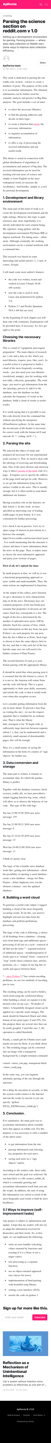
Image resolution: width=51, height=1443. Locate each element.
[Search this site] (41, 4)
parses (37, 124)
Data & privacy (14, 1415)
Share (43, 62)
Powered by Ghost (25, 1421)
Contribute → (39, 1415)
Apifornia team (12, 65)
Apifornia (10, 4)
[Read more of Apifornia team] (6, 58)
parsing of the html (27, 470)
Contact (26, 1415)
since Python (13, 976)
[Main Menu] (46, 4)
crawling (7, 15)
